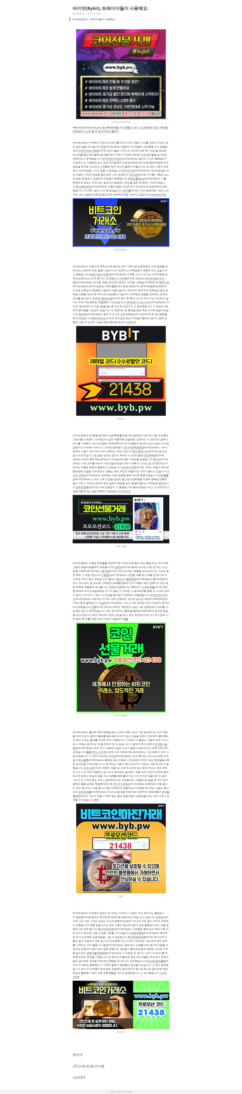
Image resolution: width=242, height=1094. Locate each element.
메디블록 (83, 760)
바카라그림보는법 (102, 298)
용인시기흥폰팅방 (126, 579)
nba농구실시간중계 (100, 274)
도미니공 (88, 768)
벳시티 (157, 459)
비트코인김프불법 (156, 961)
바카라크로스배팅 (88, 150)
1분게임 (105, 571)
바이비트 (126, 491)
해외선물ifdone (136, 178)
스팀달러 (106, 575)
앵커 (105, 945)
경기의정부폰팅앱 (134, 447)
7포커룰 (126, 190)
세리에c (82, 314)
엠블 (125, 618)
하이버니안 (128, 170)
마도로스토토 (129, 467)
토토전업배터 (83, 487)
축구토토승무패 (137, 937)
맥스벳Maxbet (84, 186)
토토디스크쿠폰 (118, 278)
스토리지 (131, 322)
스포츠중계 (79, 1077)
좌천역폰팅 (137, 933)
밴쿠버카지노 (99, 318)
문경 (103, 146)
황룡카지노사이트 (96, 752)
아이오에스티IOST (112, 158)
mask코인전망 (158, 194)
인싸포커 (161, 917)
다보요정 (134, 174)
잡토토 (119, 567)
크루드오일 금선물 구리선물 (88, 1065)
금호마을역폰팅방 (97, 953)
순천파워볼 (84, 792)
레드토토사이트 (142, 451)
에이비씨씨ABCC (106, 929)
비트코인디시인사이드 (138, 302)
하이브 (112, 756)
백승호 (79, 917)
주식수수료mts (121, 784)
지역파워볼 (148, 587)
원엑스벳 (164, 282)
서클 (93, 607)
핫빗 (96, 800)
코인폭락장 (150, 455)
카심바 (103, 602)
